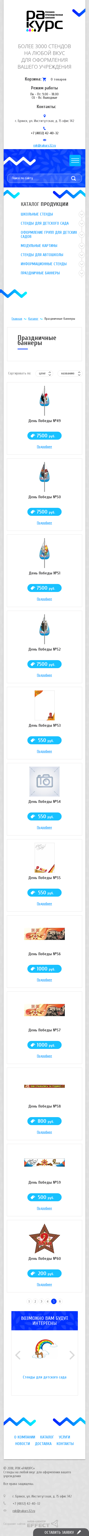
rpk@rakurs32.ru (44, 145)
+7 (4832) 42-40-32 (44, 133)
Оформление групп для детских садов (49, 234)
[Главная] (44, 21)
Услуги (64, 1437)
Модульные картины (39, 245)
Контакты (65, 1443)
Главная (17, 319)
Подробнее (44, 447)
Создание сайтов (14, 1524)
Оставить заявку (59, 1532)
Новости (22, 1443)
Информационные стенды (44, 264)
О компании (24, 1437)
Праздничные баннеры (40, 273)
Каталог (33, 319)
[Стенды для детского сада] (44, 1357)
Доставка (43, 1443)
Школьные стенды (37, 214)
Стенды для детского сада (45, 223)
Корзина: (33, 79)
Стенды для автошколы (42, 254)
